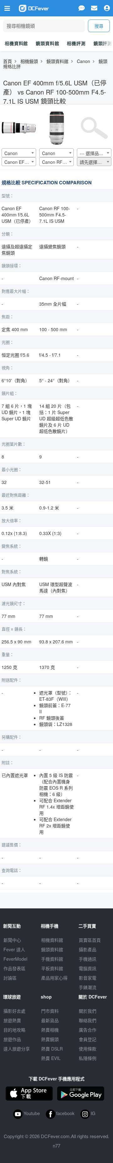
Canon (83, 61)
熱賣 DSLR (52, 1048)
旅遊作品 (12, 1039)
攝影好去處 (14, 1011)
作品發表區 (14, 968)
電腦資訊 (87, 968)
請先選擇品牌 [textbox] (93, 162)
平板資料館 (52, 968)
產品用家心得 (54, 978)
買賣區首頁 (90, 940)
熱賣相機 (50, 1030)
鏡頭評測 (103, 43)
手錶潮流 (87, 987)
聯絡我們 (87, 1020)
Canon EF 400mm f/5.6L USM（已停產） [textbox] (20, 162)
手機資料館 (52, 959)
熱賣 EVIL (51, 1058)
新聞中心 (12, 940)
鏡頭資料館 (47, 43)
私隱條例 (87, 1058)
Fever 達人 (14, 949)
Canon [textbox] (11, 153)
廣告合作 (87, 1030)
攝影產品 (87, 949)
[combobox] (19, 152)
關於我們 (87, 1011)
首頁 (7, 61)
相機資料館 (16, 43)
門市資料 (50, 1011)
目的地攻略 (14, 1030)
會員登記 (87, 1039)
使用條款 (87, 1048)
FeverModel (15, 959)
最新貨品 (50, 1020)
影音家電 (87, 978)
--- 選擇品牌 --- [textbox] (94, 153)
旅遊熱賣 (12, 1020)
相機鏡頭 (29, 61)
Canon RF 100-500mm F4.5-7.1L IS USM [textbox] (57, 162)
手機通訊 (87, 959)
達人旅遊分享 (16, 1048)
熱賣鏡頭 (50, 1039)
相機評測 (76, 43)
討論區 (10, 978)
